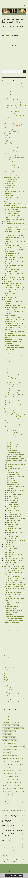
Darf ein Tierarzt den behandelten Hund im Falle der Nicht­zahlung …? (15, 476)
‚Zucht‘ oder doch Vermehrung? (13, 84)
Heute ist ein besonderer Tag (12, 701)
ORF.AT (5, 761)
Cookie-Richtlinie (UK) (10, 221)
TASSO (5, 773)
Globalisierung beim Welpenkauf (16, 106)
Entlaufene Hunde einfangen (13, 285)
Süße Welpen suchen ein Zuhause (13, 770)
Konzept (7, 35)
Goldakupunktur (11, 492)
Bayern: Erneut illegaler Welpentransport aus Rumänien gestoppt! (14, 572)
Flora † (6, 656)
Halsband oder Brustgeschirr (14, 494)
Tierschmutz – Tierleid (10, 544)
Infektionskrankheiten (13, 500)
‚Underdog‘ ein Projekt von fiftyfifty (12, 39)
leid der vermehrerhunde (10, 749)
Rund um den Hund (8, 847)
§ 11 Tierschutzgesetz (11, 548)
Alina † (6, 636)
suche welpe (6, 767)
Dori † (5, 654)
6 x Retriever (8, 136)
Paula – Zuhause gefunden (12, 197)
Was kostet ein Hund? (11, 165)
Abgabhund (6, 713)
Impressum (8, 632)
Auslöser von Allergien (13, 472)
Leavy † (6, 670)
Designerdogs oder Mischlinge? (14, 235)
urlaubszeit (6, 779)
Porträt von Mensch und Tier (14, 434)
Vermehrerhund (7, 782)
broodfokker (15, 725)
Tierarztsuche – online (13, 516)
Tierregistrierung (11, 373)
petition (11, 761)
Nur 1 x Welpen (10, 146)
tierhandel (11, 773)
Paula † (6, 684)
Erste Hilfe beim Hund (10, 297)
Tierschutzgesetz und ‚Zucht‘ (14, 442)
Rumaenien (13, 764)
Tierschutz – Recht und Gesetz (14, 375)
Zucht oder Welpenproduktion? (14, 171)
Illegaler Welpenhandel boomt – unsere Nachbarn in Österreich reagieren (14, 594)
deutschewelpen (19, 728)
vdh (17, 779)
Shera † (7, 199)
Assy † (5, 644)
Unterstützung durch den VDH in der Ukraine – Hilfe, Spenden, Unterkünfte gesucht (14, 562)
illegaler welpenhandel (9, 740)
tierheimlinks (19, 773)
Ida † (5, 664)
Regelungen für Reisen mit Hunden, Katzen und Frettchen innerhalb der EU (15, 460)
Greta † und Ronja (9, 662)
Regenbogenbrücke (9, 411)
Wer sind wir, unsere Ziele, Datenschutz (9, 802)
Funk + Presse (8, 299)
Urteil (12, 779)
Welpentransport (8, 788)
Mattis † (6, 678)
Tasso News (8, 367)
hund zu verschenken (9, 737)
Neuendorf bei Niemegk (10, 755)
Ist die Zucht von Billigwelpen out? (15, 102)
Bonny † (6, 646)
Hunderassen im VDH (11, 152)
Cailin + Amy (7, 650)
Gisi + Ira (6, 660)
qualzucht (6, 764)
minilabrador (6, 752)
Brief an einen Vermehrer (12, 211)
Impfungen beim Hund (13, 498)
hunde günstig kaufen (9, 731)
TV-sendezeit (18, 776)
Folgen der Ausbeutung (11, 213)
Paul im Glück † (9, 195)
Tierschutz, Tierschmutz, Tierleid (13, 558)
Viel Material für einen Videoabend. (15, 395)
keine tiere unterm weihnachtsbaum (13, 746)
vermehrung (17, 782)
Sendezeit (22, 764)
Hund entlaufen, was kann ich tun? (15, 287)
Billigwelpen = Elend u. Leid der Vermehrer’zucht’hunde (11, 816)
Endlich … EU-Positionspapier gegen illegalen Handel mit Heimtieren (13, 341)
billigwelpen (6, 725)
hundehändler (7, 734)
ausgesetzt (6, 722)
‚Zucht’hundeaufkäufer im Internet (15, 568)
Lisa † (5, 674)
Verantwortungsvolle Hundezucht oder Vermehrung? (11, 826)
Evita (6, 189)
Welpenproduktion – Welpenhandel (14, 566)
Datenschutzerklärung (11, 626)
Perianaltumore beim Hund (14, 514)
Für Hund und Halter (11, 430)
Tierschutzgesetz (8, 776)
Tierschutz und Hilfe (10, 546)
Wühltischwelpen (8, 791)
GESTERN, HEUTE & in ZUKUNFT (14, 628)
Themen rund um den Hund (12, 425)
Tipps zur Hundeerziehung (14, 456)
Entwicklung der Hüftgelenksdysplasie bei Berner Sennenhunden (16, 540)
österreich (9, 794)
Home (4, 807)
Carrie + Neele (8, 652)
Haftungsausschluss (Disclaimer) (14, 630)
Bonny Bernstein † (9, 648)
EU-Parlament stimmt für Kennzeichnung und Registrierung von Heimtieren (15, 347)
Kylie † (5, 666)
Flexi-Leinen (8, 428)
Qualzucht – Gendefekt (11, 108)
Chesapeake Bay (7, 728)
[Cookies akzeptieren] (14, 875)
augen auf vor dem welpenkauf (12, 719)
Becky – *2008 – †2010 (11, 179)
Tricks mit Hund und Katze (13, 114)
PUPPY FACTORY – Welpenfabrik (14, 219)
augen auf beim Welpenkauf (11, 716)
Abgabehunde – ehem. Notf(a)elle (13, 177)
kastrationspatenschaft (9, 743)
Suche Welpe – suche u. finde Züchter (14, 423)
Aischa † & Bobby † (9, 634)
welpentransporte (19, 788)
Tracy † (6, 692)
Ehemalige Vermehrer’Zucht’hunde (14, 277)
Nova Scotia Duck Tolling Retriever (13, 758)
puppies (17, 761)
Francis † (6, 658)
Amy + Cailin (7, 642)
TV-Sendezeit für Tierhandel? (13, 385)
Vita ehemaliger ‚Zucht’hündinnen (7, 821)
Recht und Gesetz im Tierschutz (14, 436)
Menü (23, 5)
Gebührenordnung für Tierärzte (15, 490)
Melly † (6, 680)
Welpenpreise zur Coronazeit (13, 610)
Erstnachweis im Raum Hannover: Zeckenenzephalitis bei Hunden (15, 486)
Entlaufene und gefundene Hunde (13, 283)
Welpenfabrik (16, 785)
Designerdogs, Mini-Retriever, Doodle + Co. (10, 834)
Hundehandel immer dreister (14, 620)
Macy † (6, 676)
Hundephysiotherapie (12, 496)
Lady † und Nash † (9, 668)
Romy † (6, 686)
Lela (5, 672)
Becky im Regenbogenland (12, 413)
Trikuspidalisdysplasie (13, 522)
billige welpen (15, 722)
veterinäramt (6, 785)
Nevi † (5, 682)
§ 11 (4, 794)
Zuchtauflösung (19, 791)
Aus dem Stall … (8, 201)
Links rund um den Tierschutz (14, 432)
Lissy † (6, 409)
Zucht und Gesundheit (11, 536)
